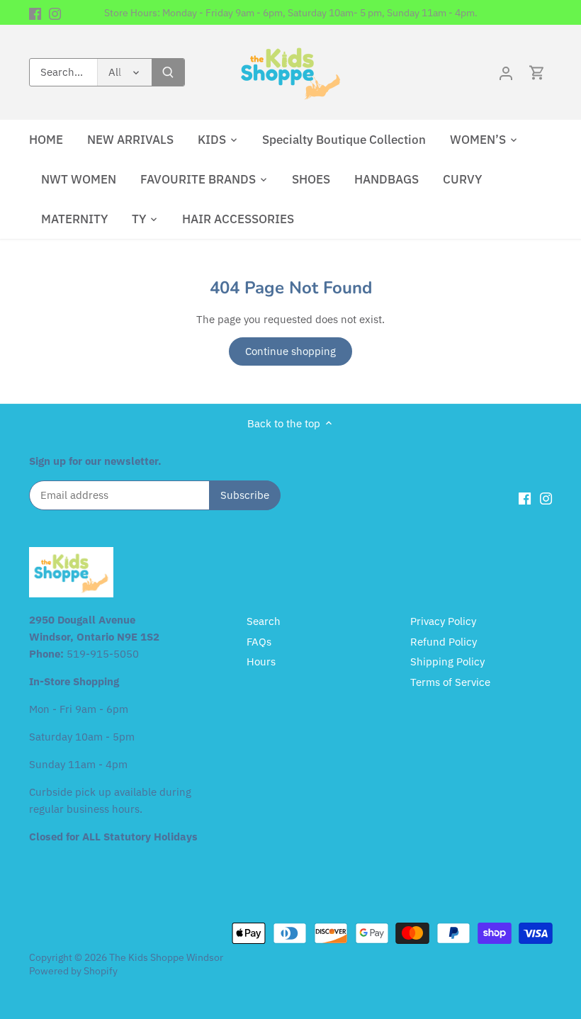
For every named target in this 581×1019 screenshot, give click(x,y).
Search (264, 621)
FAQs (259, 641)
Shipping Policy (447, 661)
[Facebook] (35, 12)
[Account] (505, 72)
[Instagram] (55, 12)
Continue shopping (290, 351)
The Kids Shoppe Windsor (166, 957)
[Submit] (168, 72)
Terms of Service (450, 682)
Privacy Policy (443, 621)
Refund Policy (443, 641)
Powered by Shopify (73, 970)
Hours (261, 661)
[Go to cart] (537, 72)
